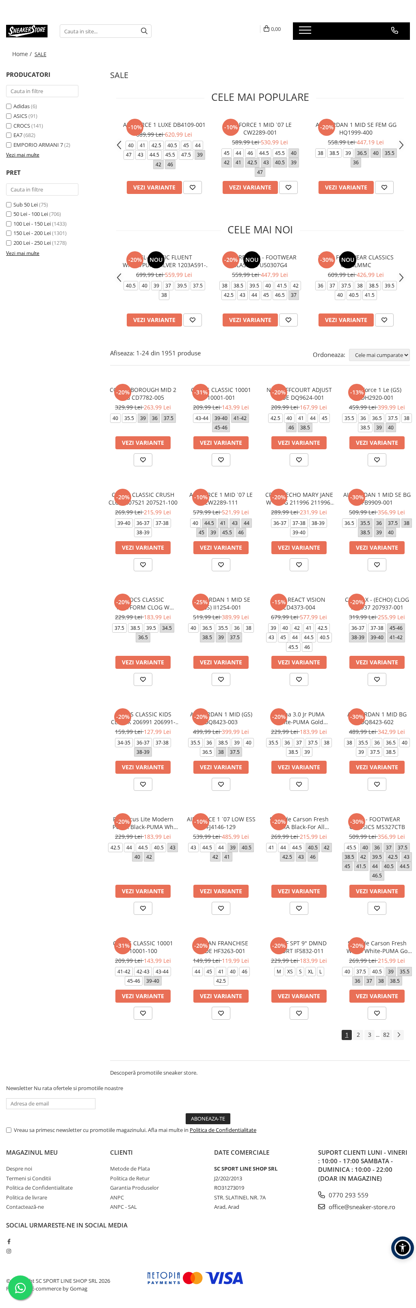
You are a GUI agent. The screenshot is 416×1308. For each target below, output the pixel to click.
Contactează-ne (25, 1206)
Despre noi (19, 1168)
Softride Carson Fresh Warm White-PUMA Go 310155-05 (377, 947)
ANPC (117, 1197)
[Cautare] (144, 31)
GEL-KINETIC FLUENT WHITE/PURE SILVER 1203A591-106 (164, 261)
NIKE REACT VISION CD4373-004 (299, 603)
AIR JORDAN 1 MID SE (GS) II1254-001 (221, 603)
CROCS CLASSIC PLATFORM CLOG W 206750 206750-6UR (143, 603)
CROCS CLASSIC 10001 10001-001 (221, 393)
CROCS (21, 125)
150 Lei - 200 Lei (32, 233)
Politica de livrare (26, 1197)
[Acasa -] (27, 31)
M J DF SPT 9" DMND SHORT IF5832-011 (299, 947)
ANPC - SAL (123, 1206)
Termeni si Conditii (28, 1178)
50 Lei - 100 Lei (30, 214)
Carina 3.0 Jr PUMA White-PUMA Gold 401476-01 (299, 718)
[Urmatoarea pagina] (398, 1035)
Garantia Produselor (134, 1187)
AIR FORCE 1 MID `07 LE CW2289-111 (221, 498)
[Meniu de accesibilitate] (402, 1247)
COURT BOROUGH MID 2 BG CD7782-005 (143, 393)
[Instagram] (8, 1251)
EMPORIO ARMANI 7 (38, 144)
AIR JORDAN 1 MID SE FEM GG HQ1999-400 (356, 128)
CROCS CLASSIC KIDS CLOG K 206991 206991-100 (143, 718)
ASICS (20, 116)
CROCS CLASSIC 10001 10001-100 (143, 947)
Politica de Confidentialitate (223, 1130)
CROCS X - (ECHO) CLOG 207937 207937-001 (377, 603)
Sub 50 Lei (25, 204)
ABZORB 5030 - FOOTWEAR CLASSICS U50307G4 (260, 261)
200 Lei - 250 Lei (32, 242)
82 (386, 1034)
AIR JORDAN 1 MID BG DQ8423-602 (377, 718)
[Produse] (306, 32)
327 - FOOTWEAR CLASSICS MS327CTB (377, 823)
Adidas (21, 106)
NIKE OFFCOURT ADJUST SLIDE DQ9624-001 (299, 393)
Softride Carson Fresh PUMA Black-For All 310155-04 (299, 823)
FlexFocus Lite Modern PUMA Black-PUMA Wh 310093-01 (143, 823)
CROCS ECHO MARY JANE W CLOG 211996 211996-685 (299, 498)
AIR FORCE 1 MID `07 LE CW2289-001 (260, 128)
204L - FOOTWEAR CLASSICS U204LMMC (356, 261)
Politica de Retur (130, 1178)
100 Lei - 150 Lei (32, 223)
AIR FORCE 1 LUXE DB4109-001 (164, 124)
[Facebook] (8, 1241)
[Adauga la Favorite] (192, 187)
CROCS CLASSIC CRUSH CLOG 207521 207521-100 (143, 498)
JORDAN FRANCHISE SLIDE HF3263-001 (221, 947)
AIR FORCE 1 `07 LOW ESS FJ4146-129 (221, 823)
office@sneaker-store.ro (361, 1207)
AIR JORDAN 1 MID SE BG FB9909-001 (377, 498)
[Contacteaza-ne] (395, 30)
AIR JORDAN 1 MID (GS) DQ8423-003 (221, 718)
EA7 (17, 135)
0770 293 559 (347, 1195)
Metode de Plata (130, 1168)
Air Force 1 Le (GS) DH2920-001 (377, 393)
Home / (22, 54)
